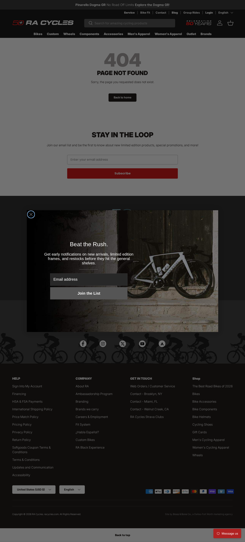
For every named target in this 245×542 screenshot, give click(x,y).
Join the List (89, 293)
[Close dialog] (31, 214)
